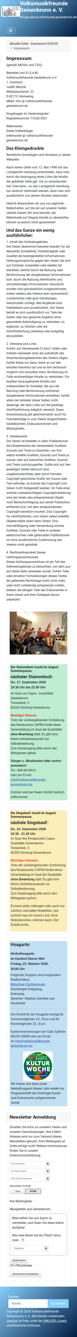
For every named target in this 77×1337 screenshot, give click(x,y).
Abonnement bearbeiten (25, 1273)
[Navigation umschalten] (10, 31)
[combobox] (28, 1303)
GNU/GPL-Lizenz (55, 1321)
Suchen (13, 1297)
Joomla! (12, 1321)
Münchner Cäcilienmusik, (28, 984)
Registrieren (19, 1260)
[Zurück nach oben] (70, 1330)
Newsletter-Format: (20, 1185)
